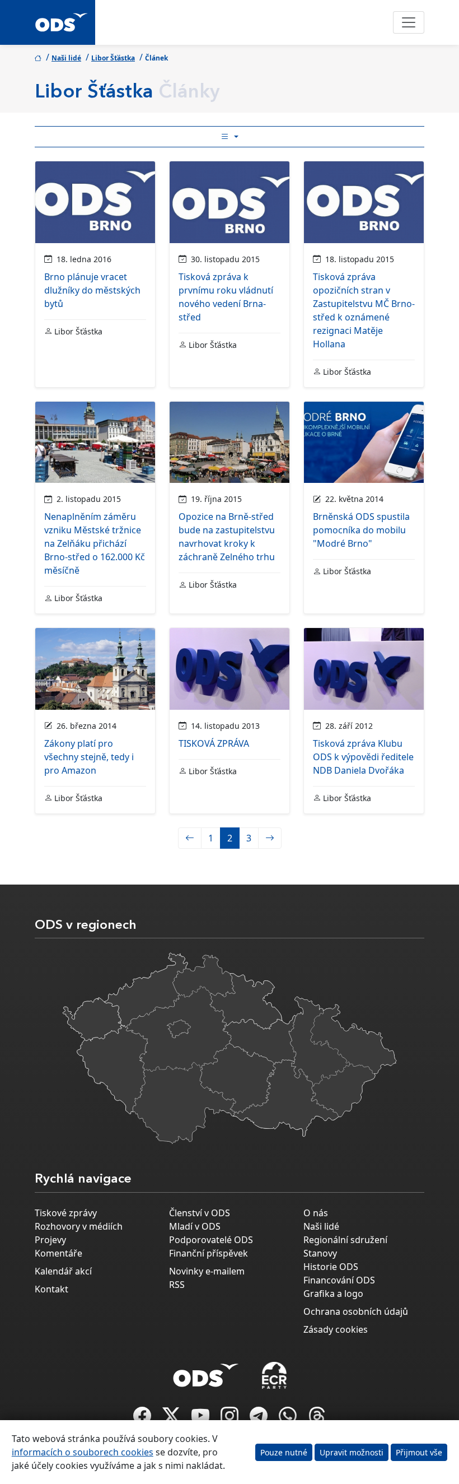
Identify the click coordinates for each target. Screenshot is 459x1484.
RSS (177, 1284)
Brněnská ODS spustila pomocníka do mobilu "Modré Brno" (361, 530)
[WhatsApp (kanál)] (289, 1419)
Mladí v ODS (195, 1226)
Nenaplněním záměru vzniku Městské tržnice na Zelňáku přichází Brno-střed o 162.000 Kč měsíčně (94, 543)
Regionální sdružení (345, 1240)
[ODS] (206, 1372)
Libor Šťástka (113, 58)
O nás (315, 1213)
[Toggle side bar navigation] (229, 136)
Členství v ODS (199, 1213)
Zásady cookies (335, 1329)
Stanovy (320, 1253)
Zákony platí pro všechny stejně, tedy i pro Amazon (89, 756)
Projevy (50, 1240)
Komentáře (58, 1253)
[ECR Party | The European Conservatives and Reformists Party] (274, 1375)
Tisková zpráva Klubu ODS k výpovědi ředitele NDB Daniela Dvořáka (363, 756)
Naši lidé (66, 58)
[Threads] (317, 1419)
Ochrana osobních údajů (355, 1311)
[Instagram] (231, 1419)
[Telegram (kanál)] (260, 1419)
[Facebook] (143, 1419)
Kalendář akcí (63, 1271)
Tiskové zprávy (66, 1213)
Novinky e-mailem (207, 1271)
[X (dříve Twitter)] (172, 1419)
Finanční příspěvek (208, 1253)
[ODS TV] (201, 1419)
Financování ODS (339, 1280)
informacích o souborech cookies (82, 1452)
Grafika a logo (333, 1293)
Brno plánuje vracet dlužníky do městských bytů (92, 290)
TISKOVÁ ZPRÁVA (214, 743)
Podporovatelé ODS (211, 1240)
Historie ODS (330, 1266)
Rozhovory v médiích (79, 1226)
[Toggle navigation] (408, 22)
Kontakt (51, 1289)
